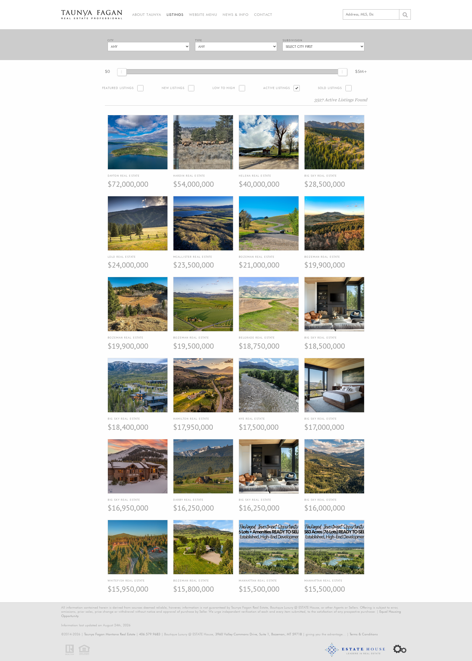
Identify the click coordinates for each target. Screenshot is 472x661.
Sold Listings (330, 88)
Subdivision (292, 40)
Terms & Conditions (364, 634)
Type (198, 40)
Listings (175, 14)
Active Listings (276, 88)
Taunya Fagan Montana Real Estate (109, 634)
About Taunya (146, 14)
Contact (263, 14)
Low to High (224, 88)
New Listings (173, 88)
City (111, 40)
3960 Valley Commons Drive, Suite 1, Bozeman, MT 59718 (258, 634)
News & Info (236, 14)
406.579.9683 (149, 634)
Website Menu (203, 14)
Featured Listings (118, 88)
